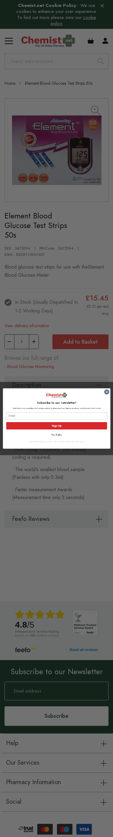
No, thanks (56, 435)
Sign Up (56, 426)
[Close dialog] (106, 391)
